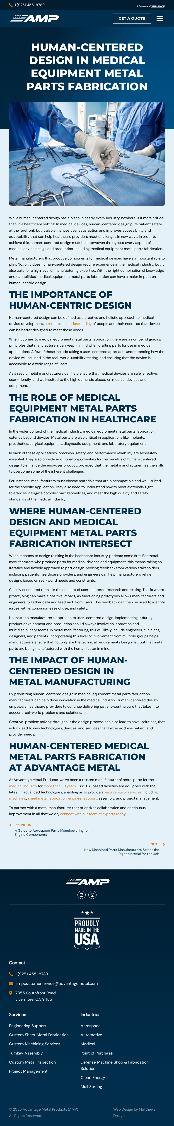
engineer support (82, 798)
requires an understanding (70, 323)
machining (17, 798)
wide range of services (123, 792)
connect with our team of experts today (93, 814)
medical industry (23, 786)
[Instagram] (92, 895)
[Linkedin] (81, 895)
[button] (160, 19)
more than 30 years (60, 786)
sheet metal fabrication (47, 798)
